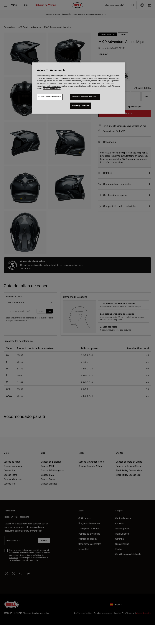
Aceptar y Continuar (81, 105)
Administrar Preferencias (49, 97)
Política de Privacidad (52, 89)
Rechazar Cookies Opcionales (85, 97)
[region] (78, 87)
